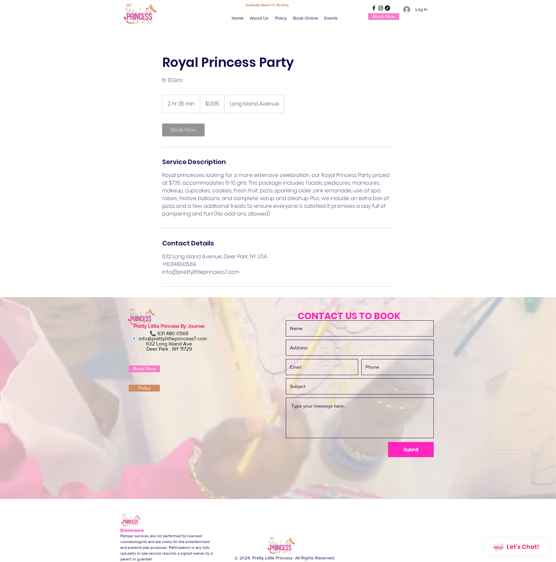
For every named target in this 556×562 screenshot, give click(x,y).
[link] (183, 130)
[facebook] (374, 8)
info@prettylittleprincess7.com (173, 338)
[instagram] (380, 8)
